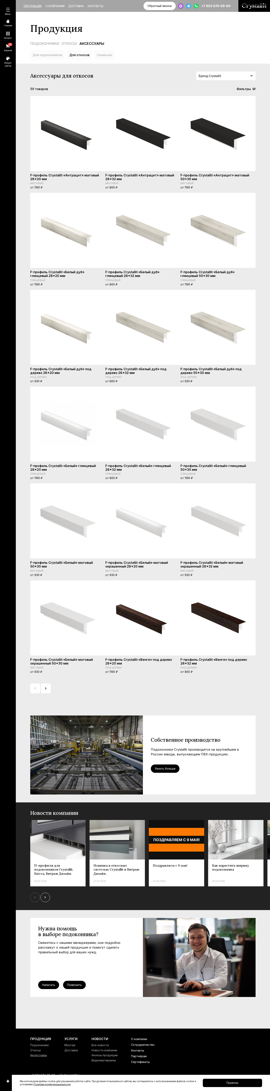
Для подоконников (47, 55)
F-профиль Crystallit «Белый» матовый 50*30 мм (61, 564)
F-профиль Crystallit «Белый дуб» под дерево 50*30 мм (211, 371)
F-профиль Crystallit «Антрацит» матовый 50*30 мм (214, 177)
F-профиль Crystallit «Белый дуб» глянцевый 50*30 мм (207, 274)
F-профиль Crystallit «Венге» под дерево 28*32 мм (213, 661)
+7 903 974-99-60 (215, 6)
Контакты (95, 6)
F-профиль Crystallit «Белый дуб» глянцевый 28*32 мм (132, 274)
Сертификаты (140, 1062)
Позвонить (74, 985)
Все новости (100, 1045)
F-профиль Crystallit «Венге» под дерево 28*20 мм (138, 661)
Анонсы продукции (105, 1055)
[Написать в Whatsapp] (196, 6)
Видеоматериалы (104, 1060)
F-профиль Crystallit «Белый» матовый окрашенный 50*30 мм (61, 661)
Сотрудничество (143, 1044)
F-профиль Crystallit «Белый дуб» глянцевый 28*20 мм (57, 274)
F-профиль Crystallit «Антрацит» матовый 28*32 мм (139, 177)
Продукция (33, 6)
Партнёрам (139, 1056)
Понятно (232, 1082)
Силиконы (104, 55)
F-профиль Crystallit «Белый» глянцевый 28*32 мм (138, 468)
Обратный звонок (159, 6)
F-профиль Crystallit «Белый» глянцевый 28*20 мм (63, 468)
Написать (48, 985)
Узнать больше (165, 768)
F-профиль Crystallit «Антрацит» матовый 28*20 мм (64, 177)
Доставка (76, 6)
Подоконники (44, 43)
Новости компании (104, 1050)
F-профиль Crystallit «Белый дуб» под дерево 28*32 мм (136, 371)
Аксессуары (91, 43)
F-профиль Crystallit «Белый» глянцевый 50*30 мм (213, 468)
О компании (54, 6)
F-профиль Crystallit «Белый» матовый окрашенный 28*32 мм (211, 564)
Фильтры (244, 89)
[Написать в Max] (180, 6)
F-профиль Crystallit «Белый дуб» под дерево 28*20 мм (61, 371)
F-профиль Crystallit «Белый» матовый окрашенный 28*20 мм (136, 564)
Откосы (69, 43)
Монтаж (70, 1045)
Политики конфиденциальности (52, 1084)
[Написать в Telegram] (188, 6)
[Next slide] (45, 897)
